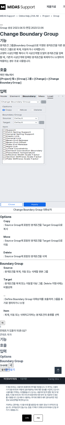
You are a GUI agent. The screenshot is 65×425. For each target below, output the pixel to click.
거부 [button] (38, 418)
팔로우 (4, 369)
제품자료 (51, 6)
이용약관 (23, 379)
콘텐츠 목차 (5, 334)
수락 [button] (26, 418)
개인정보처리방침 (10, 379)
